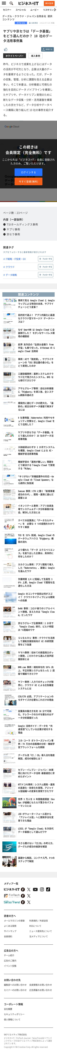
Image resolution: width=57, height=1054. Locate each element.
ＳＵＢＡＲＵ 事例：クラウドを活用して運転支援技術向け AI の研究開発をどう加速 (36, 641)
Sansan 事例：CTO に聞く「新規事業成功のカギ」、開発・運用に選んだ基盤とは (36, 494)
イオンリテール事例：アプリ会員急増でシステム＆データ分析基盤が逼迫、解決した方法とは (36, 509)
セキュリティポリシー (14, 1014)
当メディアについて (38, 936)
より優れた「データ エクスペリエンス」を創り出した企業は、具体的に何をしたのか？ (36, 553)
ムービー (34, 9)
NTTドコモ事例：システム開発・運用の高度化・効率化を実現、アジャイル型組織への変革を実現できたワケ (36, 788)
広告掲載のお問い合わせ (40, 989)
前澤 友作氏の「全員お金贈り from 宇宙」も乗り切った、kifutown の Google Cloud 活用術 (36, 348)
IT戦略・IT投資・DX (16, 258)
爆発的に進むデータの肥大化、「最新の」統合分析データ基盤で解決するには (36, 406)
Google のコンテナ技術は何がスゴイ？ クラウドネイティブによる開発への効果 (36, 597)
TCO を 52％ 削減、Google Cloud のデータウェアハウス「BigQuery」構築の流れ (36, 538)
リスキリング (49, 9)
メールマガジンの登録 (14, 920)
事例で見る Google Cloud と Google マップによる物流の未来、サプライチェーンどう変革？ (36, 304)
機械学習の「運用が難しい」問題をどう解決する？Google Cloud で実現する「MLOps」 (36, 465)
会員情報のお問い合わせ (40, 984)
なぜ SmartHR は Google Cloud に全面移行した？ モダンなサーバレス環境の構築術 (36, 333)
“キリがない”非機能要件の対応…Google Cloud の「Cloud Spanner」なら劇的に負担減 (36, 480)
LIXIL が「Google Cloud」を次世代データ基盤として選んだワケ (36, 830)
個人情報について (12, 1019)
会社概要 (8, 1008)
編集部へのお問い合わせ (15, 984)
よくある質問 (10, 925)
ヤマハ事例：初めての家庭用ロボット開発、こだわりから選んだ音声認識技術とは (36, 656)
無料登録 (49, 3)
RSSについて (35, 925)
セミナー (7, 9)
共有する (49, 49)
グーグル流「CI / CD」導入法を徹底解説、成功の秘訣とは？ (36, 756)
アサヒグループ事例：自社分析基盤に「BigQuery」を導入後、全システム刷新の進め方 (36, 392)
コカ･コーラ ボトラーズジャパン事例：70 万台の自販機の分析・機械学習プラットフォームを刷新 (36, 744)
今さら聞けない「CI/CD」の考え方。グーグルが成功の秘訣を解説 (36, 844)
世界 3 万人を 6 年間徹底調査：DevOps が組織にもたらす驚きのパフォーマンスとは (36, 802)
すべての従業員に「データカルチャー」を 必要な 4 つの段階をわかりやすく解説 (36, 524)
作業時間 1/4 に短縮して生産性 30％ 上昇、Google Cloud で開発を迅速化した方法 (36, 582)
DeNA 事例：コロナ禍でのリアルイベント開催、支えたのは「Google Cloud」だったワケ (36, 612)
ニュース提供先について (40, 931)
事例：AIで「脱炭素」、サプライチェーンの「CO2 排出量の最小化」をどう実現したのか (36, 362)
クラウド (10, 266)
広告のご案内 (10, 960)
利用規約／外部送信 (38, 920)
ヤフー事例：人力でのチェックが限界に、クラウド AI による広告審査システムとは (36, 685)
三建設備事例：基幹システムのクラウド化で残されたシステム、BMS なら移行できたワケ (36, 377)
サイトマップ (10, 931)
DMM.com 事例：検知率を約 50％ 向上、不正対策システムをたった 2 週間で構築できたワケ (36, 670)
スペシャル (21, 9)
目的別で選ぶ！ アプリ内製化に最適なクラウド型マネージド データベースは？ (36, 318)
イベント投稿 (10, 965)
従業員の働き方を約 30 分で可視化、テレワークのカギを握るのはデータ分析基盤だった (36, 714)
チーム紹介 (9, 955)
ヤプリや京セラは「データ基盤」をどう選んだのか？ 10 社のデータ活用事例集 (36, 435)
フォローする (47, 259)
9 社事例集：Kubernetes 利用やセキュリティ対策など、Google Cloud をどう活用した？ (36, 421)
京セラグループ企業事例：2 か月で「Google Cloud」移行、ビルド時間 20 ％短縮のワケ (36, 626)
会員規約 (8, 936)
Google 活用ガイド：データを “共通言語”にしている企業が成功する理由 (35, 729)
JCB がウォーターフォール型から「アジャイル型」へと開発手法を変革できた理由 (36, 817)
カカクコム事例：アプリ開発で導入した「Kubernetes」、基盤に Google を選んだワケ (36, 568)
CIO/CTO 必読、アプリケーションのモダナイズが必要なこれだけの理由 (36, 698)
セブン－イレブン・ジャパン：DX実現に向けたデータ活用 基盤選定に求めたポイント (36, 773)
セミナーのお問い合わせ (15, 989)
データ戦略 (11, 274)
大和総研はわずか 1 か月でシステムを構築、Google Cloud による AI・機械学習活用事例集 (36, 450)
